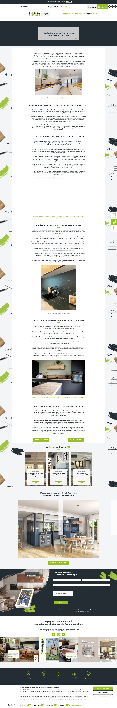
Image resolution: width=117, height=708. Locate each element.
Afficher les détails (76, 705)
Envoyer (61, 602)
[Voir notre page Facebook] (109, 6)
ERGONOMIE (82, 13)
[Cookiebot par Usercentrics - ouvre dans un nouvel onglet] (11, 705)
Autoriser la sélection (103, 692)
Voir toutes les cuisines (58, 562)
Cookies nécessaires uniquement (103, 696)
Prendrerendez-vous (104, 7)
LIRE (35, 483)
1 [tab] (55, 555)
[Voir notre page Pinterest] (115, 6)
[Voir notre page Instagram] (112, 6)
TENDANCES (70, 13)
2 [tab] (57, 555)
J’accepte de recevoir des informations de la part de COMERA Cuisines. (69, 588)
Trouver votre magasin (93, 7)
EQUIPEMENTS (94, 13)
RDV (114, 223)
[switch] (42, 705)
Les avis (69, 1)
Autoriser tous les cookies (103, 688)
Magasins (114, 230)
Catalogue (114, 217)
